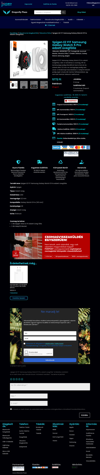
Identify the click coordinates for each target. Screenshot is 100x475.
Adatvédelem (91, 448)
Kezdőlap (14, 33)
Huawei (72, 435)
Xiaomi (71, 446)
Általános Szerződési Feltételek (90, 441)
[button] (44, 44)
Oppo (71, 438)
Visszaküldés (90, 461)
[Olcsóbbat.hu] (71, 154)
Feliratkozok (50, 360)
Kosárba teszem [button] (19, 298)
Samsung (61, 56)
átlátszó (78, 53)
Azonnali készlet (21, 20)
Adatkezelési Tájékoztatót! (54, 343)
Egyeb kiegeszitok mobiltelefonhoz (45, 23)
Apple (71, 427)
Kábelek (80, 20)
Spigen (67, 56)
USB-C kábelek (8, 442)
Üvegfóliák (23, 437)
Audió (70, 20)
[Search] (63, 12)
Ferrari (55, 433)
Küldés (84, 415)
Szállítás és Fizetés (50, 4)
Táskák (66, 23)
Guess (55, 441)
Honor (71, 431)
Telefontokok (35, 20)
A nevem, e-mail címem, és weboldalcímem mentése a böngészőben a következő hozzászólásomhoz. (48, 409)
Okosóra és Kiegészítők (54, 20)
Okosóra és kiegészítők (28, 33)
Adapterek (23, 447)
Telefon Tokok (24, 427)
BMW (54, 430)
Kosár (88, 451)
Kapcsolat (28, 4)
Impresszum (90, 430)
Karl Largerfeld (58, 437)
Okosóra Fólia (45, 33)
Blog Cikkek (82, 12)
